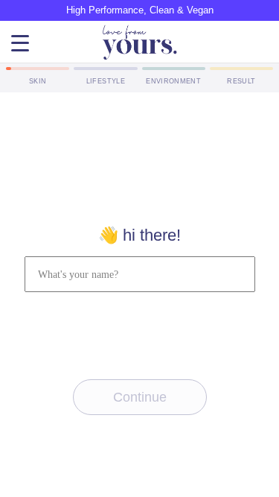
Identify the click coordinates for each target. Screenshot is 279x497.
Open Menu (20, 44)
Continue (140, 397)
